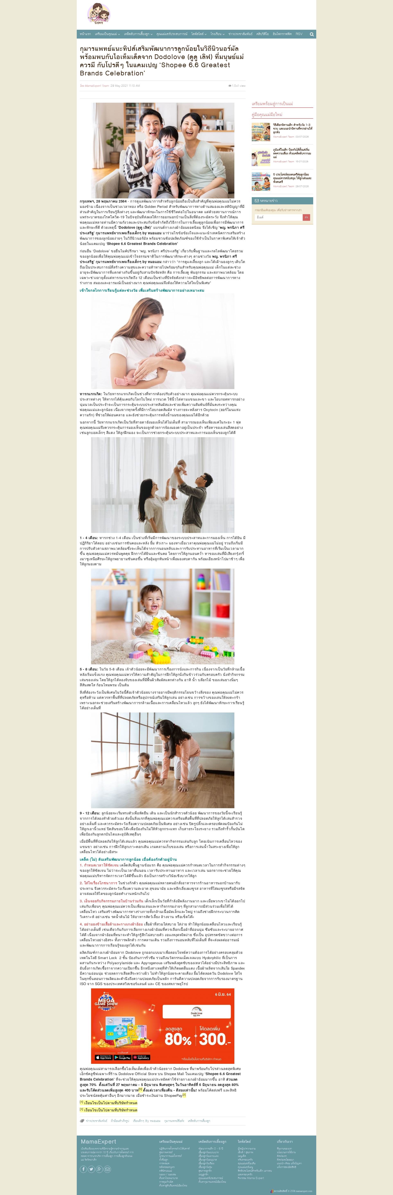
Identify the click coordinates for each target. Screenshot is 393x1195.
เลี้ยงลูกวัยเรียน (206, 1163)
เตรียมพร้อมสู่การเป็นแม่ (272, 103)
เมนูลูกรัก (203, 1174)
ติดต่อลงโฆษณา (285, 1160)
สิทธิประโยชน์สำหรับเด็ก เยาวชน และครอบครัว (255, 1172)
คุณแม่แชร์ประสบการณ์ (172, 34)
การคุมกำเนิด (166, 1182)
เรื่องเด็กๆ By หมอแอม (146, 1121)
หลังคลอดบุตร (166, 1167)
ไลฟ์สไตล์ (197, 34)
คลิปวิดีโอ (262, 34)
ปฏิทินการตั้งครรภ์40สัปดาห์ (174, 1149)
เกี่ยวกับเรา (285, 1141)
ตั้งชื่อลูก (163, 1160)
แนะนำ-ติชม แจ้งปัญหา (289, 1163)
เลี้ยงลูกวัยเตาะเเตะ (209, 1156)
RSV (299, 34)
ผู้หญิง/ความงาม (247, 1149)
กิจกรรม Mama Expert (251, 1178)
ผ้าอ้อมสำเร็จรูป (120, 1121)
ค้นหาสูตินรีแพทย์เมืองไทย (173, 1185)
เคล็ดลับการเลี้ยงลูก (136, 34)
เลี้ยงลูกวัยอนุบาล (208, 1160)
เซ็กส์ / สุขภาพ (245, 1152)
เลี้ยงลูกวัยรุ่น (205, 1167)
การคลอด (164, 1163)
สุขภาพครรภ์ (166, 1152)
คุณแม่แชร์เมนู (245, 1167)
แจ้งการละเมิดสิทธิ (286, 1167)
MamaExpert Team (97, 86)
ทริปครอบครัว (245, 1160)
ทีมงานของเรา (284, 1149)
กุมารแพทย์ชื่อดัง (174, 1121)
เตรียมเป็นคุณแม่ (106, 34)
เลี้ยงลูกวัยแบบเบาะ (209, 1152)
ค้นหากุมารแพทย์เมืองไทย (212, 1182)
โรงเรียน (216, 34)
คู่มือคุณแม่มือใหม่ (267, 114)
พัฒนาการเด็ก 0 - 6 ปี (211, 1149)
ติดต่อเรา (282, 1156)
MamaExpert (99, 14)
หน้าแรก (85, 34)
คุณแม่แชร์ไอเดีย (246, 1163)
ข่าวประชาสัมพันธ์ (240, 34)
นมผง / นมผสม (167, 1174)
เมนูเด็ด (242, 1156)
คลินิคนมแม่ (165, 1171)
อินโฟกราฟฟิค (282, 34)
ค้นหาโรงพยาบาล (168, 1178)
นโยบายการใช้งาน (286, 1152)
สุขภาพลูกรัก (205, 1171)
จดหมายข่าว (268, 201)
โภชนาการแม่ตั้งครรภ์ (170, 1156)
